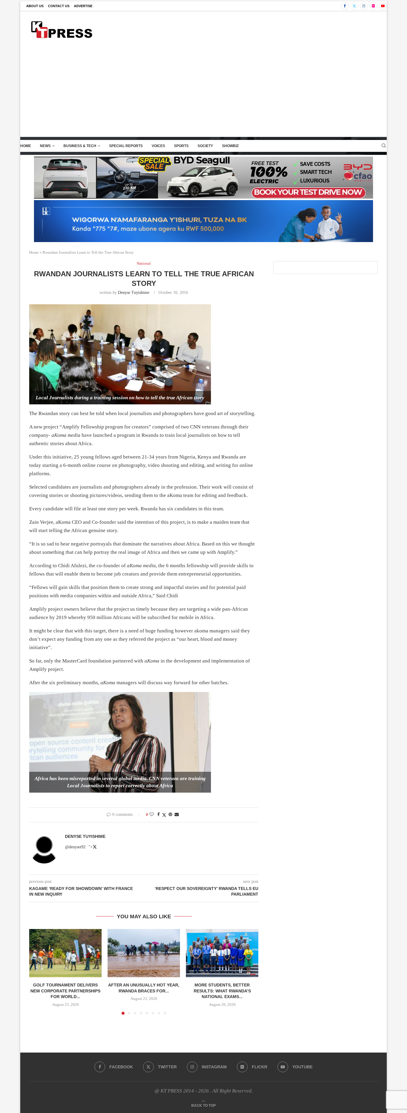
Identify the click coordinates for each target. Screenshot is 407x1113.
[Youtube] (383, 6)
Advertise (83, 6)
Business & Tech (79, 146)
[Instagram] (364, 6)
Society (205, 146)
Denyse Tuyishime (133, 292)
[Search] (384, 146)
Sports (181, 146)
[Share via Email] (177, 814)
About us (35, 6)
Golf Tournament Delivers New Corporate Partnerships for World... (65, 991)
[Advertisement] (203, 92)
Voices (158, 146)
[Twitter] (354, 6)
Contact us (58, 6)
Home (25, 146)
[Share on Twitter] (164, 815)
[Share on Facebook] (158, 814)
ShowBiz (230, 146)
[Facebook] (345, 6)
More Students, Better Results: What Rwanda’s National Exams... (222, 991)
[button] (37, 972)
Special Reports (126, 146)
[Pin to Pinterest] (170, 814)
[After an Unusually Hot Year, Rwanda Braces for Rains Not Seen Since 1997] (144, 953)
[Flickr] (373, 6)
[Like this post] (152, 814)
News (45, 146)
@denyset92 (75, 847)
